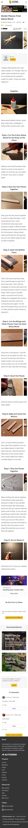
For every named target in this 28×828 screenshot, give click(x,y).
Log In (14, 685)
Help (3, 793)
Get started (5, 790)
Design (9, 22)
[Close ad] (25, 7)
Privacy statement (8, 819)
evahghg (8, 697)
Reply (14, 708)
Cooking (4, 772)
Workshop (5, 765)
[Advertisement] (14, 8)
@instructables (8, 806)
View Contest (14, 593)
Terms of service (21, 816)
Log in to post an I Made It (14, 617)
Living (4, 775)
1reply (5, 729)
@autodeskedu (8, 810)
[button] (2, 2)
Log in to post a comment (14, 735)
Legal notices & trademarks (11, 824)
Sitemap (4, 795)
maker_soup (9, 715)
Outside (4, 777)
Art (14, 22)
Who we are (5, 798)
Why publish (5, 788)
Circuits (4, 762)
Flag (5, 705)
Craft (3, 770)
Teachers (4, 780)
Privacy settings (20, 819)
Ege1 (4, 22)
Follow (13, 59)
